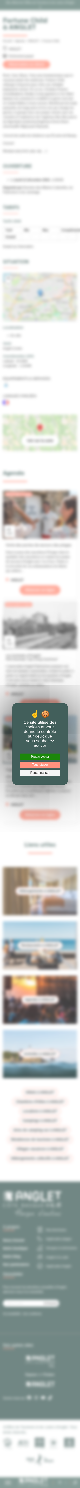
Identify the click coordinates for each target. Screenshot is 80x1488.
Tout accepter (40, 756)
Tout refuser (40, 764)
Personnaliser (40, 772)
